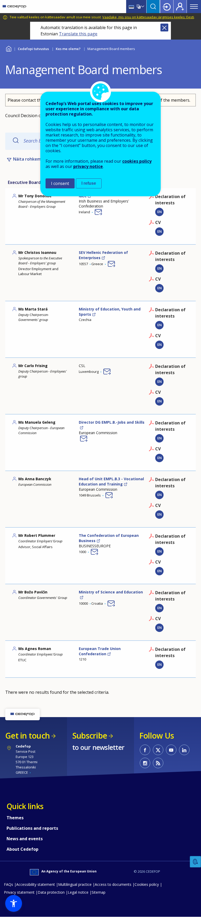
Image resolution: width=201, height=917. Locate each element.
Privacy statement (19, 892)
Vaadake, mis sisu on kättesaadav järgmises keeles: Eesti (148, 17)
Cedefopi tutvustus (33, 48)
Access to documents (113, 884)
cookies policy (137, 161)
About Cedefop (22, 849)
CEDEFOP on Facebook (145, 750)
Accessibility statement (35, 884)
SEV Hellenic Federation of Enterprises (103, 255)
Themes (15, 818)
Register (180, 6)
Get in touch (27, 735)
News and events (25, 839)
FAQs (8, 884)
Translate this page (78, 34)
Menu (194, 6)
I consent (60, 183)
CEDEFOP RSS (158, 763)
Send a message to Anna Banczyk (109, 495)
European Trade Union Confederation (100, 651)
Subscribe (89, 735)
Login (166, 6)
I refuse (88, 183)
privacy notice (88, 166)
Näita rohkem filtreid (34, 159)
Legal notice (78, 892)
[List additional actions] (142, 6)
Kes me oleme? (68, 48)
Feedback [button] (195, 861)
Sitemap (98, 892)
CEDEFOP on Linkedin (184, 750)
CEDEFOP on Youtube (171, 750)
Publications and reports (32, 828)
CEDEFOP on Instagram (145, 763)
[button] (13, 903)
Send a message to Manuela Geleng (84, 439)
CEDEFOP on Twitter (158, 750)
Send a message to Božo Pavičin (111, 603)
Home (8, 48)
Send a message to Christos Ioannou (111, 264)
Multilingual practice (75, 884)
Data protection (51, 892)
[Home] (14, 6)
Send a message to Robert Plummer (94, 552)
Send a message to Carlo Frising (107, 371)
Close (164, 27)
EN (159, 231)
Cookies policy (147, 884)
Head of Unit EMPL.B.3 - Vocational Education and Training (111, 481)
